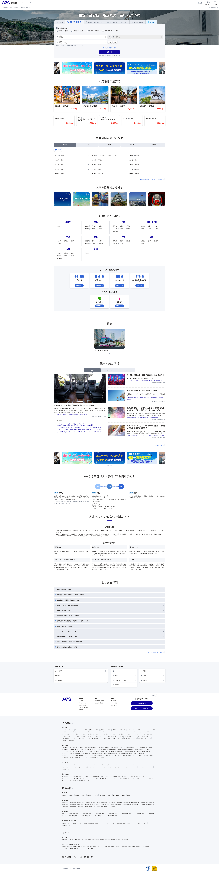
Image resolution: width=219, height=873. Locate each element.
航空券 (61, 22)
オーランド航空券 (146, 751)
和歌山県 (101, 243)
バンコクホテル (128, 765)
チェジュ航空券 (79, 747)
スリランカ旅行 (110, 732)
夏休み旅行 (84, 839)
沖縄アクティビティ (66, 823)
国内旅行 (16, 7)
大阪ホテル (138, 813)
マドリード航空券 (89, 755)
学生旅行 (107, 839)
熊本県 (59, 256)
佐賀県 (66, 253)
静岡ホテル (104, 813)
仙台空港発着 (119, 802)
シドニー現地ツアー (113, 778)
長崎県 (72, 253)
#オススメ (59, 425)
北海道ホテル (72, 813)
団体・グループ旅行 (91, 846)
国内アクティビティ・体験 (69, 821)
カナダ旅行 (103, 738)
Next (164, 68)
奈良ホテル (151, 813)
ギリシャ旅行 (150, 734)
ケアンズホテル (65, 769)
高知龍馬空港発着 (127, 804)
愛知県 (72, 241)
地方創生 (82, 848)
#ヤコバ (81, 424)
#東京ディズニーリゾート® (93, 429)
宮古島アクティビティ (89, 823)
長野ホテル (111, 813)
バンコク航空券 (121, 747)
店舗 (200, 3)
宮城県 (100, 226)
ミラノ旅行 (139, 732)
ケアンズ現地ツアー (87, 778)
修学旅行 (138, 846)
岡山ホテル (64, 815)
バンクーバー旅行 (111, 738)
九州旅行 (129, 795)
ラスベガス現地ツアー (136, 778)
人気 (126, 370)
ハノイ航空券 (82, 749)
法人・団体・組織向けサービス (70, 844)
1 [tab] (107, 76)
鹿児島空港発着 (88, 806)
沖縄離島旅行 (71, 795)
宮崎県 (72, 256)
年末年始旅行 (95, 839)
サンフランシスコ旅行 (76, 738)
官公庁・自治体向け (74, 848)
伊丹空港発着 (80, 804)
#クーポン (93, 431)
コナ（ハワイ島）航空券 (68, 751)
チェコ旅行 (143, 734)
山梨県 (149, 229)
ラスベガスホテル (118, 767)
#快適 (64, 425)
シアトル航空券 (118, 751)
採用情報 (81, 709)
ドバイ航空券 (93, 757)
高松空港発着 (110, 804)
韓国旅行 (91, 730)
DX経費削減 (132, 846)
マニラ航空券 (149, 747)
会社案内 (81, 700)
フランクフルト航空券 (139, 753)
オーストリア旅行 (104, 734)
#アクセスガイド (61, 433)
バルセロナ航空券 (79, 755)
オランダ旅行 (127, 734)
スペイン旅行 (120, 734)
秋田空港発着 (111, 802)
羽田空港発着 (65, 802)
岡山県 (128, 241)
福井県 (143, 229)
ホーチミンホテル (150, 765)
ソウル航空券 (65, 747)
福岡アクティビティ (142, 823)
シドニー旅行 (76, 736)
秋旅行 (89, 839)
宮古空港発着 (111, 806)
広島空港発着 (95, 804)
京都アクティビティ (121, 823)
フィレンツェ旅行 (66, 734)
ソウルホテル (90, 765)
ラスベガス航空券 (110, 751)
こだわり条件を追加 (110, 48)
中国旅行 (114, 730)
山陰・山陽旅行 (116, 795)
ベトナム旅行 (72, 732)
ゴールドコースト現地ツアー (100, 778)
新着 (92, 370)
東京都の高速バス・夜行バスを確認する (151, 179)
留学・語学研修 (145, 846)
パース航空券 (65, 757)
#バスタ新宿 (89, 425)
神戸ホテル (144, 813)
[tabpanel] (77, 68)
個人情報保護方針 (99, 703)
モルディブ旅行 (128, 736)
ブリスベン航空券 (148, 755)
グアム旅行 (71, 730)
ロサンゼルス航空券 (87, 751)
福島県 (100, 229)
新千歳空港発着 (81, 802)
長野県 (156, 229)
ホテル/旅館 (113, 22)
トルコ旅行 (140, 738)
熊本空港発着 (73, 806)
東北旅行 (84, 795)
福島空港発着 (127, 802)
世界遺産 (118, 839)
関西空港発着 (73, 804)
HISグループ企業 (82, 705)
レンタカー (146, 680)
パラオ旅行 (85, 730)
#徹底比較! (70, 425)
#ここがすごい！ (61, 424)
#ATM (99, 427)
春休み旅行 (64, 839)
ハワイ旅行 (64, 730)
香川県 (149, 241)
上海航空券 (100, 747)
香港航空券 (93, 747)
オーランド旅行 (95, 738)
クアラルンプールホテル (138, 765)
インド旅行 (102, 732)
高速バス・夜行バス (25, 7)
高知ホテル (77, 815)
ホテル (144, 675)
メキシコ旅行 (127, 738)
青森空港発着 (104, 802)
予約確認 (214, 7)
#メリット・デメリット (90, 424)
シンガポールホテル (118, 765)
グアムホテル (82, 765)
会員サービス (208, 4)
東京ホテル (64, 813)
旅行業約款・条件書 (99, 700)
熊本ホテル (97, 815)
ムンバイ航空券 (138, 749)
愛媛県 (156, 241)
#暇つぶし (76, 425)
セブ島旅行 (153, 730)
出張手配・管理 (76, 846)
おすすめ (109, 370)
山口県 (121, 243)
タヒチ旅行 (121, 736)
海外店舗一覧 (69, 856)
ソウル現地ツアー (135, 776)
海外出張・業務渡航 (67, 846)
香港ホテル (109, 765)
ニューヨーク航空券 (128, 751)
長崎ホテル (90, 815)
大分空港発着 (65, 806)
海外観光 (113, 839)
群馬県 (128, 226)
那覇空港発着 (96, 806)
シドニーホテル (149, 767)
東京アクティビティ (111, 823)
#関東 (71, 429)
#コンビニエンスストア (63, 429)
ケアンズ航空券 (126, 755)
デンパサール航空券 (111, 749)
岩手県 (93, 226)
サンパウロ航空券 (86, 753)
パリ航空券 (114, 753)
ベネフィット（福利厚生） (122, 846)
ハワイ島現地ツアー (77, 776)
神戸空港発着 (88, 804)
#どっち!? (82, 425)
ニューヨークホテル (97, 767)
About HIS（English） (84, 707)
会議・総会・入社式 (109, 846)
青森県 (87, 226)
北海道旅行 (77, 795)
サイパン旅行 (78, 730)
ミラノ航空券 (129, 753)
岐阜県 (59, 241)
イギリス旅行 (82, 734)
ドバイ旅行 (134, 738)
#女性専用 (74, 431)
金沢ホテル (117, 813)
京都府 (93, 241)
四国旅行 (124, 795)
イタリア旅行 (126, 732)
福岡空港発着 (135, 804)
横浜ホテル (98, 813)
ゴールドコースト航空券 (136, 755)
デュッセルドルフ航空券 (68, 755)
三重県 (59, 243)
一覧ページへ (159, 445)
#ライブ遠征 (60, 431)
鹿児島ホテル (111, 815)
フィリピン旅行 (146, 730)
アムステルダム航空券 (99, 755)
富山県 (149, 226)
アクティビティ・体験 (120, 680)
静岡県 (66, 241)
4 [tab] (111, 76)
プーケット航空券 (130, 747)
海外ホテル (65, 762)
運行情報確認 (58, 680)
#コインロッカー (87, 427)
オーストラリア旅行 (66, 736)
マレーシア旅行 (95, 732)
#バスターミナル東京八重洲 (64, 427)
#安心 (88, 431)
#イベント (100, 431)
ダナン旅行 (78, 732)
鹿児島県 (59, 258)
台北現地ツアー (125, 776)
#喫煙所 (94, 427)
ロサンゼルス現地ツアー (124, 778)
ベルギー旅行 (112, 734)
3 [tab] (110, 76)
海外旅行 (152, 22)
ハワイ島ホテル (74, 765)
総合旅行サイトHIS (7, 7)
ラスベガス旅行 (65, 738)
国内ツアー (65, 793)
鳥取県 (115, 241)
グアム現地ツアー (87, 776)
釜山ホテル (96, 765)
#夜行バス (69, 424)
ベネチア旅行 (146, 732)
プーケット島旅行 (137, 730)
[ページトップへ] (156, 695)
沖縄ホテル (117, 815)
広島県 (115, 243)
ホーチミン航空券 (74, 749)
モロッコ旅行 (72, 740)
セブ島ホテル (80, 767)
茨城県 (115, 226)
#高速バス (75, 424)
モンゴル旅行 (118, 732)
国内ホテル (65, 811)
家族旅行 (102, 839)
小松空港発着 (151, 802)
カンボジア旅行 (86, 732)
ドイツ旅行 (89, 734)
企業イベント (100, 846)
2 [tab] (108, 76)
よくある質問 (58, 671)
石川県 (156, 226)
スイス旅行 (96, 734)
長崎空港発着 (151, 804)
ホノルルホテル (65, 765)
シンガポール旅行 (122, 730)
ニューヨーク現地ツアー (148, 778)
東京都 (128, 229)
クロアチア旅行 (135, 734)
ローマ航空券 (122, 753)
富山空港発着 (65, 804)
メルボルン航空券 (74, 757)
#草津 (79, 429)
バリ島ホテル (88, 767)
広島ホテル (71, 815)
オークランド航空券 (84, 757)
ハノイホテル (65, 767)
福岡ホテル (84, 815)
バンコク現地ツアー (106, 776)
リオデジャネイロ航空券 (96, 753)
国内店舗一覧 (86, 856)
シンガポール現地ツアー (146, 776)
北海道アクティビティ (100, 823)
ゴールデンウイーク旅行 (74, 839)
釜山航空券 (72, 747)
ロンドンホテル (133, 767)
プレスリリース (82, 703)
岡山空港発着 (103, 804)
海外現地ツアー (66, 774)
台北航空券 (87, 747)
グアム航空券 (78, 751)
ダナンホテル (73, 767)
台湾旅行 (97, 730)
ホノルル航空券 (146, 749)
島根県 (121, 241)
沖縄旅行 (64, 795)
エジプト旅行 (148, 738)
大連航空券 (113, 747)
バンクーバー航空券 (67, 753)
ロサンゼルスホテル (107, 767)
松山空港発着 (118, 804)
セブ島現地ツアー (117, 776)
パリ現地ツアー (76, 780)
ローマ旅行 (132, 732)
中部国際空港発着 (135, 802)
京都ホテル (131, 813)
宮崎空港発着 (80, 806)
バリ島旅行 (64, 732)
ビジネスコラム (89, 848)
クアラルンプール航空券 (100, 749)
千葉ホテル (91, 813)
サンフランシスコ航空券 (98, 751)
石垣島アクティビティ (78, 823)
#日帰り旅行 (67, 431)
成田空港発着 (73, 802)
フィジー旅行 (114, 736)
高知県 (143, 243)
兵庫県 (87, 243)
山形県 (93, 229)
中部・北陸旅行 (102, 795)
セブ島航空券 (65, 749)
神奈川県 (115, 231)
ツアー (125, 22)
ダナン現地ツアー (78, 778)
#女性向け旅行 (82, 431)
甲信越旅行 (95, 795)
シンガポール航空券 (140, 747)
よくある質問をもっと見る (155, 652)
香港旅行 (102, 730)
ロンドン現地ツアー (66, 780)
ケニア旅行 (64, 740)
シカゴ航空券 (137, 751)
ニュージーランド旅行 (104, 736)
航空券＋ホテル (138, 22)
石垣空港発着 (104, 806)
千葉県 (121, 229)
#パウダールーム (77, 427)
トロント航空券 (76, 753)
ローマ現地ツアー (85, 780)
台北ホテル (103, 765)
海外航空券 (65, 745)
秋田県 (87, 229)
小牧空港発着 (144, 802)
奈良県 (93, 243)
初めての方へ (114, 700)
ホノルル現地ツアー (66, 776)
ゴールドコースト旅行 (93, 736)
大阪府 (100, 241)
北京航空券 (106, 747)
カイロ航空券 (100, 757)
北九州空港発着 (143, 804)
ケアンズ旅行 (83, 736)
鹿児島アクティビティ (67, 825)
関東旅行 (89, 795)
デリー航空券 (130, 749)
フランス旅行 (75, 734)
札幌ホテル (78, 813)
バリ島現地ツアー (97, 776)
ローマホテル (141, 767)
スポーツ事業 (65, 848)
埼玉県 (115, 229)
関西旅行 (110, 795)
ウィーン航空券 (109, 755)
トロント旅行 (120, 738)
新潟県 (143, 226)
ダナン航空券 (90, 749)
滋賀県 (87, 241)
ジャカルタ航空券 (122, 749)
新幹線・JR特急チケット (95, 22)
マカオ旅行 (108, 730)
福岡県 (59, 253)
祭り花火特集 (125, 839)
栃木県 (121, 226)
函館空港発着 (96, 802)
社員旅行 (83, 846)
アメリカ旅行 (137, 736)
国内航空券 (65, 800)
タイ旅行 (129, 730)
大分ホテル (103, 815)
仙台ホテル (85, 813)
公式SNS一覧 (114, 705)
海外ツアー (65, 727)
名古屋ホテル (125, 813)
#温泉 (75, 429)
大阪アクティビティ (131, 823)
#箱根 (83, 429)
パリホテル (125, 767)
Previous (55, 68)
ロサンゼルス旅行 (145, 736)
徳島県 (143, 241)
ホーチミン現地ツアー (67, 778)
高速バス (117, 675)
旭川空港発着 (89, 802)
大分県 (66, 256)
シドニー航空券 (117, 755)
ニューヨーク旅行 (86, 738)
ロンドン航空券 (107, 753)
